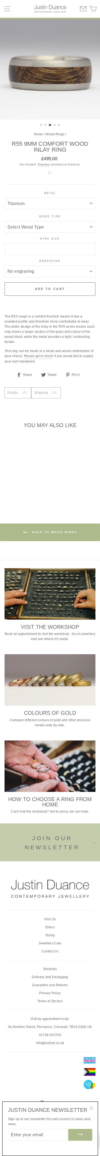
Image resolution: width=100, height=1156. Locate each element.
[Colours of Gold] (50, 680)
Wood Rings (55, 134)
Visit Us (50, 919)
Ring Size (49, 238)
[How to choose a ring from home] (50, 766)
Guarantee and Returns (50, 985)
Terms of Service (50, 1001)
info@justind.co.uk (50, 1043)
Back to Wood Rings (53, 532)
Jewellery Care (49, 943)
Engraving (50, 261)
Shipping (43, 164)
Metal (50, 193)
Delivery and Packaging (50, 977)
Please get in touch (38, 356)
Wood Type (50, 216)
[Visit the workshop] (50, 594)
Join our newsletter (52, 842)
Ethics (50, 927)
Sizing (50, 935)
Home (38, 134)
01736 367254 (50, 1035)
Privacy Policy (50, 993)
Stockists (50, 969)
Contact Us (50, 951)
